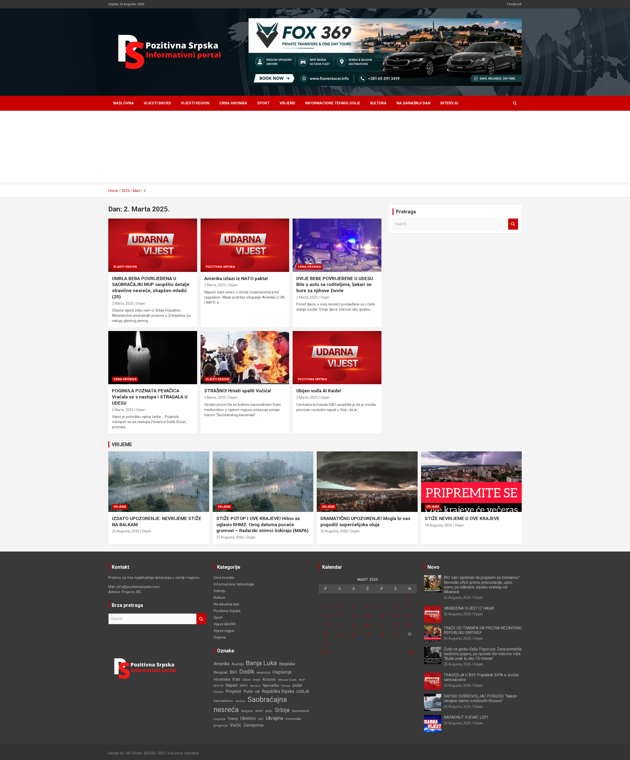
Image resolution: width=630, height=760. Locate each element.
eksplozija (263, 672)
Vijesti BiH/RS (157, 103)
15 (395, 616)
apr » (413, 652)
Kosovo (269, 679)
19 (354, 625)
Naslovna (123, 103)
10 (326, 616)
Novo (433, 567)
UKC (261, 719)
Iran (236, 679)
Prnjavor (233, 691)
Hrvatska (222, 679)
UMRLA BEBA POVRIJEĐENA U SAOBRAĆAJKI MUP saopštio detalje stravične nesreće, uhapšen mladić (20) (150, 288)
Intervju (449, 103)
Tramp (233, 718)
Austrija (238, 664)
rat (257, 691)
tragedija (219, 719)
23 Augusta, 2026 (230, 537)
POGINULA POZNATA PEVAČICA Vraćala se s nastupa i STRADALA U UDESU (150, 397)
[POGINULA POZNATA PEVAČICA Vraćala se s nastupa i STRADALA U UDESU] (152, 357)
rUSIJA (302, 691)
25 (340, 634)
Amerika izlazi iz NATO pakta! (236, 278)
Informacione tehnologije (332, 103)
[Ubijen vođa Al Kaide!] (337, 357)
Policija (285, 685)
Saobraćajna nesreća (250, 704)
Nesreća (255, 685)
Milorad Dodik (287, 679)
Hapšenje (282, 672)
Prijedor (218, 692)
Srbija (282, 710)
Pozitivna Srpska (220, 267)
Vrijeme (287, 103)
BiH (233, 672)
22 (395, 625)
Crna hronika (233, 103)
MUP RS (218, 685)
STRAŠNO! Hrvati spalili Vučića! (237, 391)
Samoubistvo (223, 701)
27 (368, 634)
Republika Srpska (278, 691)
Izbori (246, 679)
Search (513, 224)
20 (368, 625)
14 (382, 616)
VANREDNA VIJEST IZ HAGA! (469, 608)
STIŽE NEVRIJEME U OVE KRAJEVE (462, 518)
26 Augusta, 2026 (457, 598)
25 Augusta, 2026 (125, 531)
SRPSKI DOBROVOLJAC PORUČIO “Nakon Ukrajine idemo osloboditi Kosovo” (480, 698)
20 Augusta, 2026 (334, 531)
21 (382, 625)
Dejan (140, 303)
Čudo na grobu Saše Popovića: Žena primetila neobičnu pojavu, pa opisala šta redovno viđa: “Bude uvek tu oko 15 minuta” (482, 654)
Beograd (220, 672)
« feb (323, 652)
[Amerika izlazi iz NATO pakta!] (245, 245)
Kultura (378, 103)
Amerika (221, 663)
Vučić (235, 725)
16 (409, 616)
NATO (244, 685)
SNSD (268, 711)
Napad (231, 685)
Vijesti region (195, 103)
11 (340, 616)
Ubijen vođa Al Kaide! (318, 391)
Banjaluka (287, 664)
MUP (302, 679)
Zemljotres (253, 725)
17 (326, 625)
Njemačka (271, 685)
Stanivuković (300, 711)
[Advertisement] (315, 147)
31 (326, 643)
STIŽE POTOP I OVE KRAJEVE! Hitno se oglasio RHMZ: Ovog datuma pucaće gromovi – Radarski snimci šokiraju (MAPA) (262, 524)
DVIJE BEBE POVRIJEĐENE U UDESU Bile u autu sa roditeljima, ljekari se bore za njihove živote (334, 284)
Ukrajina (274, 718)
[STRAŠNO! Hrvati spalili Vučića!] (245, 357)
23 (409, 625)
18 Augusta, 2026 (438, 525)
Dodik (246, 671)
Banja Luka (261, 663)
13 (368, 616)
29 (395, 634)
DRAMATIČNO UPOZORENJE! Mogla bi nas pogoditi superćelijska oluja (365, 521)
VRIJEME (122, 444)
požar (297, 685)
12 (354, 616)
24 (326, 634)
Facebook (514, 4)
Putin (248, 691)
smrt (259, 711)
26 (354, 634)
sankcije (240, 701)
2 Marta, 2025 (122, 303)
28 (382, 634)
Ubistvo (248, 718)
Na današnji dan (413, 103)
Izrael (256, 679)
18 (340, 625)
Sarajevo (247, 711)
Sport (263, 103)
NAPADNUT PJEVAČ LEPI (466, 717)
